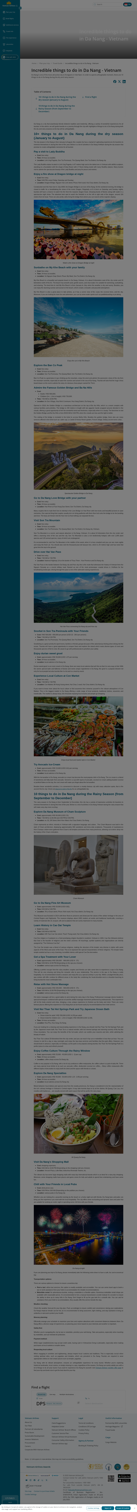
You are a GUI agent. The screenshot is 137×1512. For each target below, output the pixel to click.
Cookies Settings (93, 1508)
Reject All (108, 1508)
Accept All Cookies (122, 1508)
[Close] (134, 1508)
